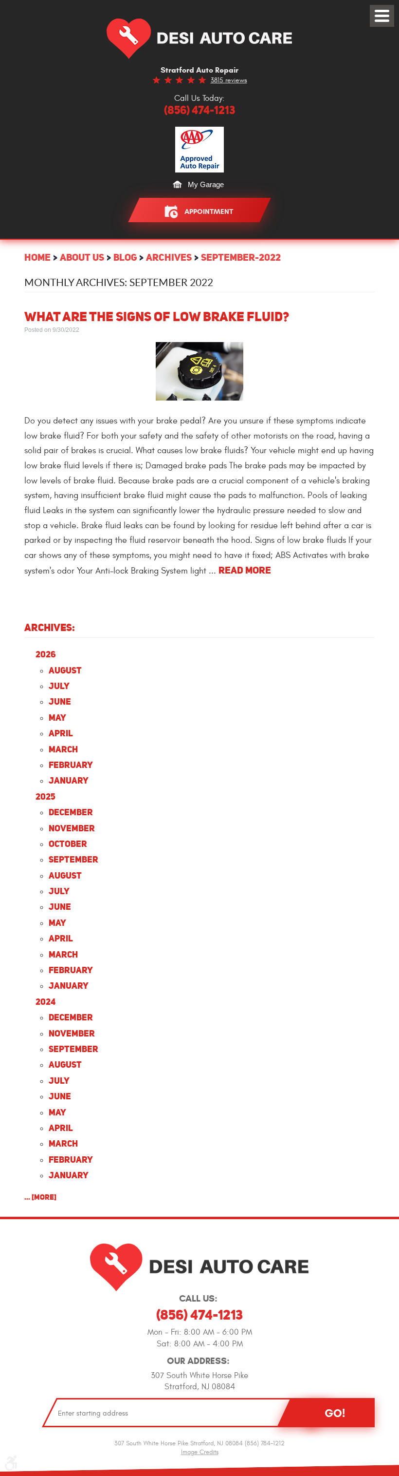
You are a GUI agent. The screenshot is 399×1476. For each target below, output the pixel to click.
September (73, 859)
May (57, 717)
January (69, 780)
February (71, 764)
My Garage (206, 184)
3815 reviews (229, 80)
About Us (82, 257)
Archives (169, 257)
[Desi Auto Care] (199, 39)
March (63, 749)
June (60, 701)
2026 (46, 654)
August (65, 670)
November (72, 828)
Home (37, 257)
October (68, 843)
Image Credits (199, 1452)
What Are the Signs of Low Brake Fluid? (156, 316)
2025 (45, 796)
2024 (45, 1001)
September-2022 (241, 257)
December (71, 812)
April (61, 733)
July (59, 685)
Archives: (49, 627)
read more (244, 570)
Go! (335, 1413)
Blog (125, 257)
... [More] (40, 1197)
